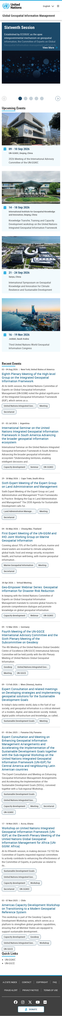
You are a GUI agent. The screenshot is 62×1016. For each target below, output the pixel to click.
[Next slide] (57, 98)
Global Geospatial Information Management (28, 16)
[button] (50, 48)
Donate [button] (33, 1009)
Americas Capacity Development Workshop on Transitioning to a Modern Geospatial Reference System (31, 908)
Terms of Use (51, 990)
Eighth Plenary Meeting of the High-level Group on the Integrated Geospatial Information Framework (29, 377)
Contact (26, 982)
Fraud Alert (10, 990)
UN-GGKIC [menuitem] (10, 959)
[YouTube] (37, 1002)
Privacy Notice (30, 990)
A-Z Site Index (10, 982)
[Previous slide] (4, 98)
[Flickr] (45, 1002)
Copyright (42, 982)
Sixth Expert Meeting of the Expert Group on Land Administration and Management (29, 484)
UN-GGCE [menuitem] (10, 963)
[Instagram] (23, 1002)
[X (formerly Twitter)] (30, 1002)
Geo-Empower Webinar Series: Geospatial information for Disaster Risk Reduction (30, 589)
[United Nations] (12, 6)
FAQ (55, 982)
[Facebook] (16, 1002)
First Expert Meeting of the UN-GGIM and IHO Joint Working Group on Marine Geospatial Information (29, 536)
